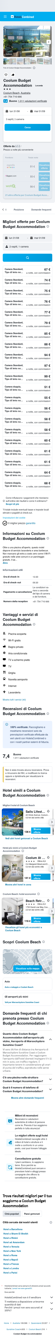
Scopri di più (12, 503)
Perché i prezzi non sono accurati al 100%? (23, 1309)
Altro (5, 562)
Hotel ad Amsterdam (13, 1242)
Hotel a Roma (10, 1255)
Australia (16, 1323)
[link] (26, 838)
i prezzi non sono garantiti (22, 1288)
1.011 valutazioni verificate (32, 101)
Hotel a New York (12, 1250)
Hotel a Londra (11, 1268)
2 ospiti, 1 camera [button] (15, 119)
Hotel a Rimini (10, 1237)
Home (6, 1323)
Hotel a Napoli (10, 1259)
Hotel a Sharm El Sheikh (15, 1233)
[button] (5, 16)
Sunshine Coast (13, 1329)
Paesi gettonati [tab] (32, 1213)
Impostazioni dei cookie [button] (14, 517)
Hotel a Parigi (10, 1272)
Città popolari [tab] (12, 1213)
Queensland (36, 1323)
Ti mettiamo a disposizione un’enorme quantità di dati (24, 1303)
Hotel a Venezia (11, 1246)
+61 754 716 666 (12, 96)
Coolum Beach (35, 1329)
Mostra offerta (37, 830)
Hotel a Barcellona (12, 1229)
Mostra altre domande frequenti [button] (27, 1097)
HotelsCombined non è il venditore (23, 1297)
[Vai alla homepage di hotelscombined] (22, 16)
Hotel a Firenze (11, 1263)
